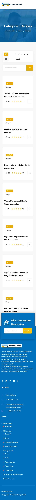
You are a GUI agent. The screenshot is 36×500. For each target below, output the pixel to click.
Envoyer (27, 331)
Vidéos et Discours (11, 442)
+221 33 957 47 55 (12, 400)
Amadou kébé (7, 423)
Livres (7, 438)
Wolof (7, 458)
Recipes (8, 87)
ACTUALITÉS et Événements (13, 475)
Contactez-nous (8, 479)
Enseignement (8, 451)
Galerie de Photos (11, 446)
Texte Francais (10, 462)
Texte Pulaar (9, 466)
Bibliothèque (7, 431)
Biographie (8, 426)
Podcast (8, 434)
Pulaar (7, 454)
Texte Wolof (9, 470)
